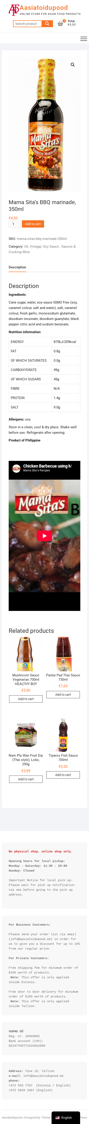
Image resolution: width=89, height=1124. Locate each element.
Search (47, 23)
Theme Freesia (51, 1117)
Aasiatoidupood (44, 7)
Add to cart (33, 224)
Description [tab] (17, 267)
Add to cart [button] (26, 699)
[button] (73, 65)
